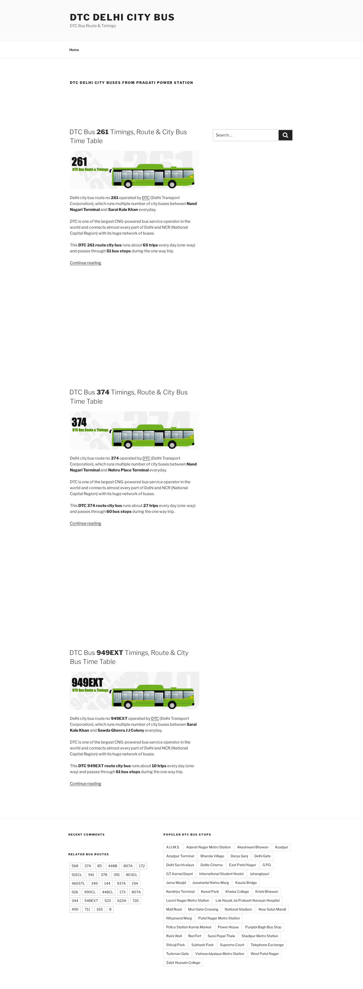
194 (135, 883)
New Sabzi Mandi (272, 909)
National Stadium (238, 909)
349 (94, 883)
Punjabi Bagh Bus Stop (263, 927)
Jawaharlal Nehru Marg (210, 882)
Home (74, 50)
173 (122, 892)
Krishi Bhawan (266, 891)
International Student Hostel (221, 874)
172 (142, 866)
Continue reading (85, 263)
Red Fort (194, 936)
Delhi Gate (262, 856)
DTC (146, 197)
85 (99, 866)
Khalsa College (237, 891)
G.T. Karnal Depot (179, 874)
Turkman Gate (177, 954)
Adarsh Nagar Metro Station (208, 847)
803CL (131, 875)
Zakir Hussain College (183, 962)
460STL (78, 883)
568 (75, 866)
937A (121, 883)
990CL (90, 892)
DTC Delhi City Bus (122, 17)
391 (117, 875)
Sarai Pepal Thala (221, 936)
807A (128, 866)
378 (104, 875)
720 (135, 900)
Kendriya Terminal (180, 891)
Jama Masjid (176, 882)
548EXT (91, 900)
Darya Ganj (239, 856)
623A (121, 900)
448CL (107, 892)
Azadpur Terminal (180, 856)
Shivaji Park (175, 945)
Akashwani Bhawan (252, 847)
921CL (77, 875)
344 (75, 900)
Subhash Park (202, 945)
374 (87, 866)
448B (112, 866)
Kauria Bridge (246, 882)
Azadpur (281, 847)
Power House (228, 927)
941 (91, 875)
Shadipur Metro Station (260, 936)
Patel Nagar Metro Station (219, 918)
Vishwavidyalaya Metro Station (219, 954)
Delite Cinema (212, 865)
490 (75, 909)
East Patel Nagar (242, 865)
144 (107, 883)
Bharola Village (212, 856)
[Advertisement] (181, 104)
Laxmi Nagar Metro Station (187, 900)
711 (87, 909)
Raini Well (174, 936)
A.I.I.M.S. (173, 847)
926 (75, 892)
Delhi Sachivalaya (180, 865)
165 (100, 909)
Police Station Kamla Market (188, 927)
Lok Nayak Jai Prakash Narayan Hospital (248, 900)
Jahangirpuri (259, 874)
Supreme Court (232, 945)
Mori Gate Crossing (203, 909)
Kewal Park (210, 891)
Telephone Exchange (267, 945)
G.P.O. (266, 865)
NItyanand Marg (179, 918)
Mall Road (174, 909)
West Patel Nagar (265, 954)
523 (107, 900)
